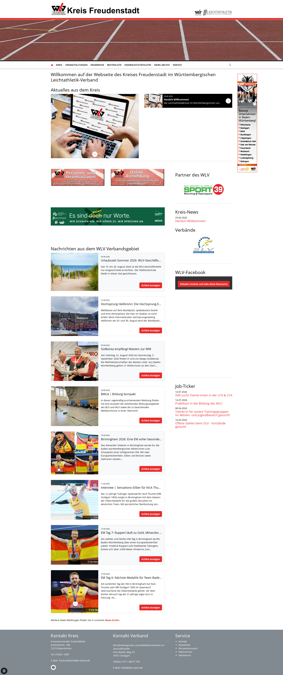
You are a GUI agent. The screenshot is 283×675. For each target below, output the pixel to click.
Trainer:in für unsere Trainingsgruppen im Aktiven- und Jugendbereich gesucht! (202, 413)
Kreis (59, 64)
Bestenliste (114, 64)
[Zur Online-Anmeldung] (137, 177)
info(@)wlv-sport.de (131, 667)
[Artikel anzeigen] (228, 101)
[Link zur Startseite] (95, 8)
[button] (59, 62)
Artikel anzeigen (151, 285)
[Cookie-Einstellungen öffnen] (4, 671)
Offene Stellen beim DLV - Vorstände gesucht (200, 425)
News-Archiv (162, 64)
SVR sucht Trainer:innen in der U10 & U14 (203, 395)
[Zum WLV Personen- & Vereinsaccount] (78, 177)
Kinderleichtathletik (137, 64)
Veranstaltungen (76, 64)
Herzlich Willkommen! (190, 221)
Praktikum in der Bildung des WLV (198, 403)
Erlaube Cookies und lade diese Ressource (203, 284)
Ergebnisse (97, 64)
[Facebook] (53, 667)
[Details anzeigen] (94, 154)
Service (177, 64)
